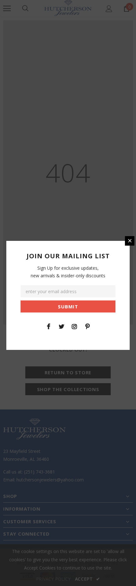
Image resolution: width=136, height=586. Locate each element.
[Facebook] (48, 326)
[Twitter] (61, 326)
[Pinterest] (87, 326)
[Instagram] (74, 326)
